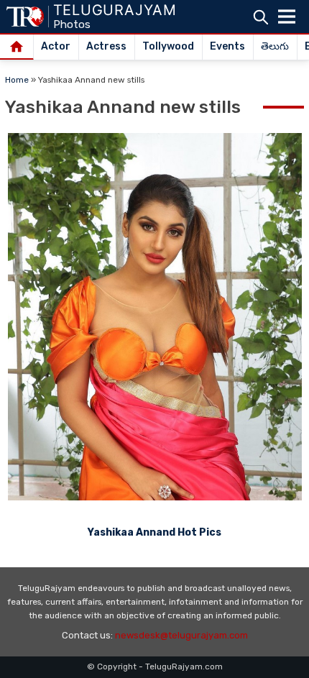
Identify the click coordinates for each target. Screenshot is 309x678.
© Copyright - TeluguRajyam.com (155, 666)
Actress (106, 46)
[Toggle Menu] (287, 16)
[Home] (17, 47)
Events (227, 46)
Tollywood (168, 46)
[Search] (260, 16)
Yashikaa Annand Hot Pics (154, 532)
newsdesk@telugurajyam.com (181, 635)
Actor (55, 46)
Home (17, 80)
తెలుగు (275, 46)
